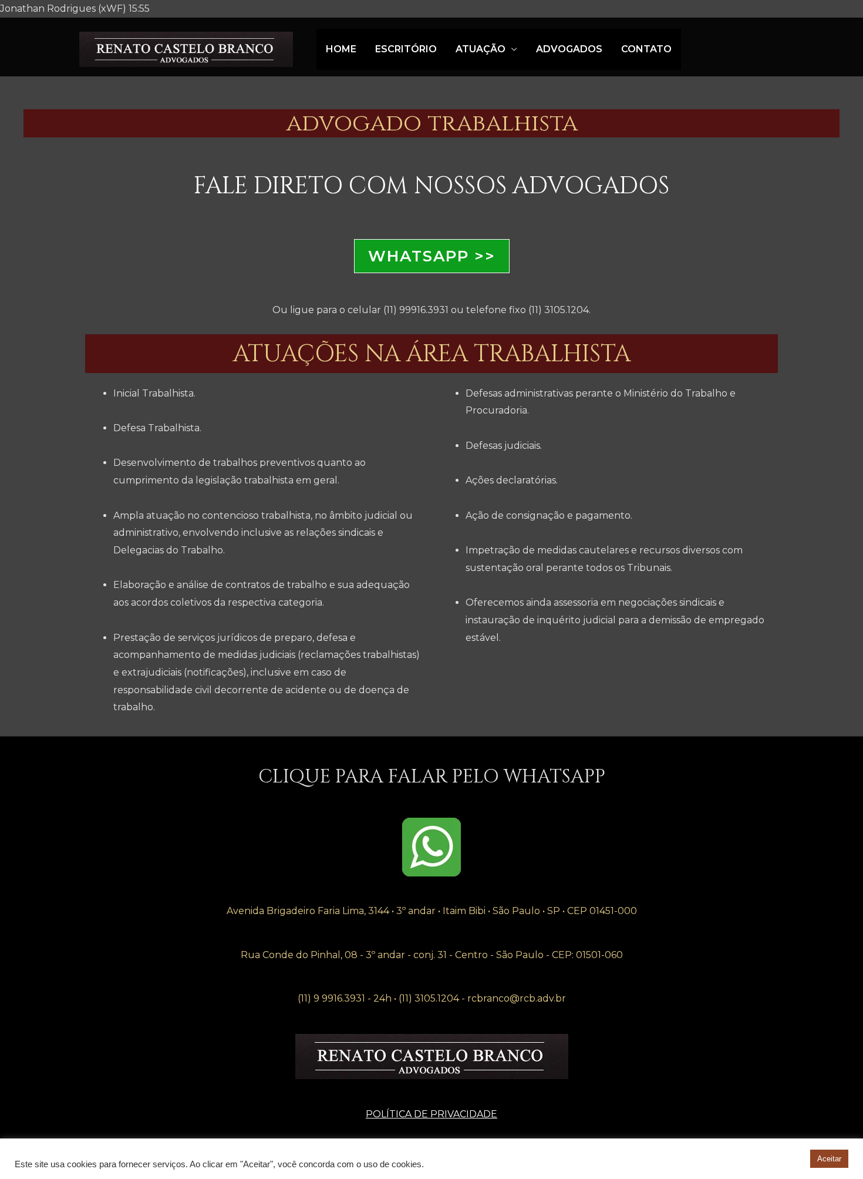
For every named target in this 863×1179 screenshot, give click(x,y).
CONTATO (646, 49)
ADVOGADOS (569, 49)
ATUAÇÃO (480, 49)
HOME (341, 49)
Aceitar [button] (829, 1158)
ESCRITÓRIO (406, 49)
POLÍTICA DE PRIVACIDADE (431, 1114)
